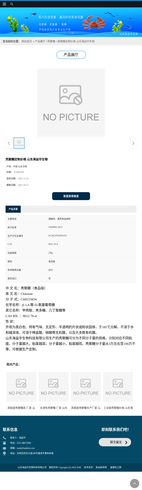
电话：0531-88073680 (20, 443)
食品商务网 (101, 467)
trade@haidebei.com (26, 448)
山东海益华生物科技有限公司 (32, 467)
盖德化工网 (115, 467)
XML (79, 467)
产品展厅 (40, 41)
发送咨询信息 (71, 196)
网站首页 (27, 41)
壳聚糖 (51, 41)
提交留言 (116, 442)
